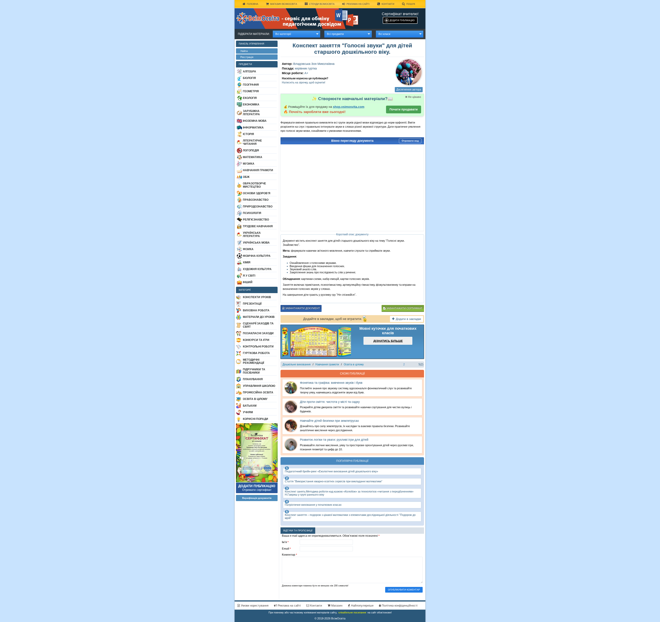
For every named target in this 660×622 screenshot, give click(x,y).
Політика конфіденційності (399, 605)
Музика (248, 163)
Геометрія (251, 91)
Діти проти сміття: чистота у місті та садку (330, 402)
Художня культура (257, 269)
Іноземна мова (255, 120)
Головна (252, 4)
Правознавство (255, 199)
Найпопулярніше (361, 605)
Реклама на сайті (358, 4)
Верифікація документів (257, 498)
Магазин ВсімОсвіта (283, 4)
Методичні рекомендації (253, 361)
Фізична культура (257, 255)
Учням (248, 412)
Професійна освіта (258, 392)
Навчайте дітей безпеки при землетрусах (329, 420)
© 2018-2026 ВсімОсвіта (330, 618)
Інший (247, 282)
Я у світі (249, 275)
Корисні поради (255, 418)
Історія (248, 134)
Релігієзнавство (256, 219)
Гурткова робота (256, 353)
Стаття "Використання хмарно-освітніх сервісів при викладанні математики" (333, 481)
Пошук (410, 4)
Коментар (289, 554)
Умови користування (254, 605)
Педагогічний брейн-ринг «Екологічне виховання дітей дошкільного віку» (331, 471)
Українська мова (256, 242)
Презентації (252, 303)
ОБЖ (246, 176)
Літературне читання (252, 142)
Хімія (246, 262)
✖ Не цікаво (413, 96)
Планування (253, 379)
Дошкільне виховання (297, 364)
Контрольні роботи (258, 346)
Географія (251, 84)
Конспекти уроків (257, 297)
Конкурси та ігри (256, 340)
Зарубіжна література (251, 113)
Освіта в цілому (255, 399)
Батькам (249, 405)
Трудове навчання (258, 226)
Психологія (252, 213)
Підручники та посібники (254, 371)
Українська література (252, 234)
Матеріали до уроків (259, 316)
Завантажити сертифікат (404, 308)
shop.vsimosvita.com (348, 107)
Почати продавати (403, 109)
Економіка (251, 104)
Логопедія (251, 150)
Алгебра (249, 71)
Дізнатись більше (388, 341)
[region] (316, 341)
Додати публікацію (402, 20)
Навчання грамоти (258, 170)
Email (286, 548)
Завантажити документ (302, 308)
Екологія (250, 97)
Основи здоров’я (256, 193)
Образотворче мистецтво (254, 185)
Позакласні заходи (258, 333)
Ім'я (285, 542)
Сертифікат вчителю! (400, 14)
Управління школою (259, 385)
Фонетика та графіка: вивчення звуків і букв (331, 382)
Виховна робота (256, 310)
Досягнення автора (408, 89)
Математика (252, 157)
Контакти (388, 4)
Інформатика (253, 127)
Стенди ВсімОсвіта (321, 4)
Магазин (336, 605)
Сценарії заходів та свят (258, 325)
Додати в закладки (408, 319)
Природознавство (257, 206)
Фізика (248, 249)
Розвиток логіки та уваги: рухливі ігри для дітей (334, 439)
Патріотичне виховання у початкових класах (313, 504)
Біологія (249, 78)
